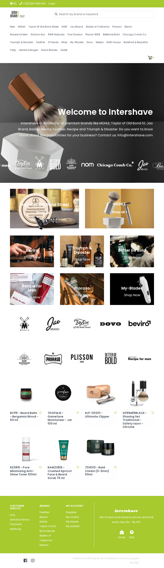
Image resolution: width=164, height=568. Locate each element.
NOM (64, 26)
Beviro (128, 26)
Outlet (63, 50)
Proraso (117, 26)
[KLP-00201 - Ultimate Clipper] (101, 393)
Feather (40, 42)
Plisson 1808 (92, 34)
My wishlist (72, 526)
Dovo (90, 42)
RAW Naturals (56, 34)
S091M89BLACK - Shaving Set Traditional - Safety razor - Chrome (135, 420)
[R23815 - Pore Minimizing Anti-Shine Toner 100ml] (26, 447)
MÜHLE (21, 26)
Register (71, 512)
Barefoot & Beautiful (136, 42)
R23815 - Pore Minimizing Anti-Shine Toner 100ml (23, 471)
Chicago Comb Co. (135, 34)
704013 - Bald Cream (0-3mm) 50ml (97, 471)
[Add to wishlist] (40, 413)
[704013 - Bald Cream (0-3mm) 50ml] (101, 447)
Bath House (114, 42)
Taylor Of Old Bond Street (43, 26)
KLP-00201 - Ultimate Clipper (97, 414)
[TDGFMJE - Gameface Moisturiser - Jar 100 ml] (63, 393)
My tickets (72, 521)
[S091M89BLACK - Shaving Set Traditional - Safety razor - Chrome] (138, 393)
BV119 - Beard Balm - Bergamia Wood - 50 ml (24, 416)
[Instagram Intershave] (32, 561)
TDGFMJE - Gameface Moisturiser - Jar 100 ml (60, 418)
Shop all (43, 212)
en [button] (14, 3)
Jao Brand (76, 26)
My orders (72, 517)
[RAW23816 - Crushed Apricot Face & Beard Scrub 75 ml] (63, 447)
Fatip (13, 50)
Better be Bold (111, 34)
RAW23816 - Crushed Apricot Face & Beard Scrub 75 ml (60, 473)
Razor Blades (49, 50)
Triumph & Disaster (21, 42)
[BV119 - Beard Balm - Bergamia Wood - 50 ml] (26, 393)
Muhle (43, 521)
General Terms (19, 519)
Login (52, 3)
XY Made (53, 42)
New (12, 26)
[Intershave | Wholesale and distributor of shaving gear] (28, 14)
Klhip (64, 42)
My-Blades (77, 42)
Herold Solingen (28, 50)
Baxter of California (97, 26)
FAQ (12, 515)
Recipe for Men (19, 34)
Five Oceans (75, 34)
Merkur (100, 42)
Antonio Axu (38, 34)
